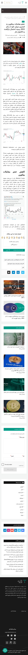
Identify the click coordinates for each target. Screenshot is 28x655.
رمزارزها (14, 93)
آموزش (21, 487)
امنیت (22, 495)
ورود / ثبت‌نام (8, 2)
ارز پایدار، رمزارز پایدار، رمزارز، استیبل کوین (15, 263)
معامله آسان (13, 611)
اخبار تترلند (20, 492)
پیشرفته (21, 498)
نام (23, 456)
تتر (22, 267)
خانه (23, 17)
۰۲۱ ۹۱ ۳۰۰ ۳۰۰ (12, 629)
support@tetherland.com (10, 632)
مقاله (22, 515)
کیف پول (21, 507)
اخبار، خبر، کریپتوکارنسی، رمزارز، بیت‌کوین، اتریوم (14, 260)
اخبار (22, 490)
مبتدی (21, 510)
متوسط (21, 512)
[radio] (22, 237)
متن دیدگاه (21, 437)
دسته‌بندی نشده (19, 504)
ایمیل (12, 456)
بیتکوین (20, 63)
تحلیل (21, 501)
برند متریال (23, 611)
